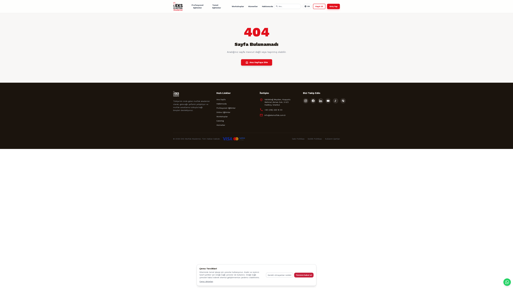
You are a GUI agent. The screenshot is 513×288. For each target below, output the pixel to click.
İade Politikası (298, 139)
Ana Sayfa (221, 99)
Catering (220, 121)
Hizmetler (253, 6)
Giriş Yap (333, 6)
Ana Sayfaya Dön (256, 62)
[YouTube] (328, 100)
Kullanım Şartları (332, 139)
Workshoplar (238, 6)
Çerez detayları (206, 281)
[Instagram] (305, 100)
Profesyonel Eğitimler (197, 6)
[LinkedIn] (320, 100)
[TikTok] (335, 100)
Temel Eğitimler (216, 6)
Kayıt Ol (319, 6)
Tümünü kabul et (304, 275)
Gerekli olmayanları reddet (279, 275)
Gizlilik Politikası (315, 139)
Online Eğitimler (223, 112)
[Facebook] (313, 100)
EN (307, 6)
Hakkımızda (267, 6)
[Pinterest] (343, 100)
